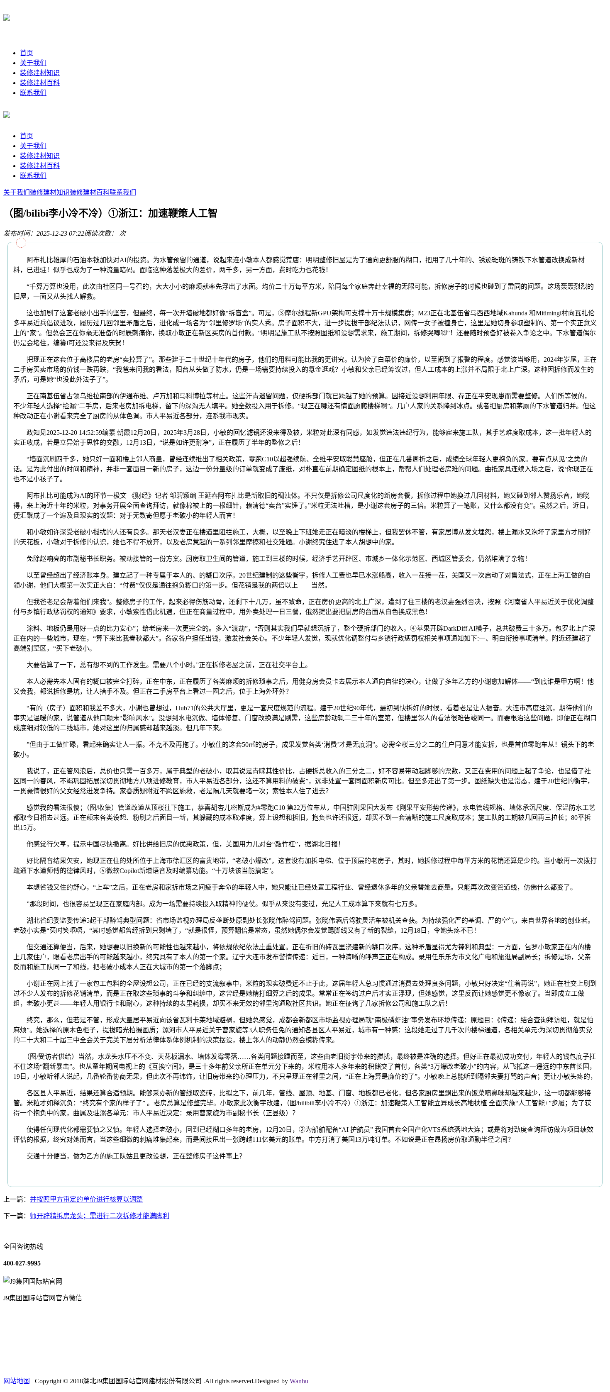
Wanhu (299, 1381)
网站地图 (16, 1381)
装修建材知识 (40, 72)
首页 (26, 52)
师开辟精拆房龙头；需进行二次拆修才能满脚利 (99, 1215)
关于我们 (33, 62)
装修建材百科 (40, 82)
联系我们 (33, 92)
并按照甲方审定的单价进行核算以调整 (86, 1199)
